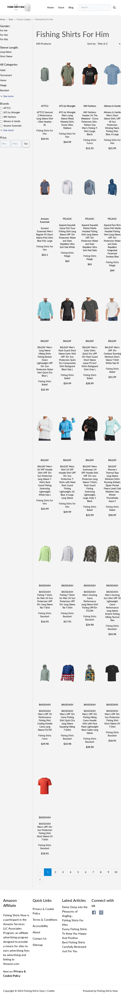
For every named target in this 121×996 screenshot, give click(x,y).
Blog (71, 7)
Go (26, 143)
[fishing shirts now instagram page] (101, 912)
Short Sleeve (6, 56)
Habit (3, 70)
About (36, 932)
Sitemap (38, 945)
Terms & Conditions (45, 919)
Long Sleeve (6, 52)
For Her (4, 31)
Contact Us (39, 938)
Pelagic (3, 85)
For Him (4, 35)
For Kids (4, 39)
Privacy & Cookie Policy (43, 911)
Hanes (3, 80)
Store (61, 7)
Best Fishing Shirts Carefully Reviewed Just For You (74, 947)
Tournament (6, 75)
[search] (114, 7)
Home (50, 7)
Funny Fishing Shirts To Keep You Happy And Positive (74, 934)
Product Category (24, 19)
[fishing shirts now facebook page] (94, 912)
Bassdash (4, 90)
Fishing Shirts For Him (44, 19)
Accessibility (40, 926)
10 (115, 872)
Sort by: (91, 44)
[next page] (40, 880)
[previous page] (40, 872)
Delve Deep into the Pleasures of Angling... (75, 912)
